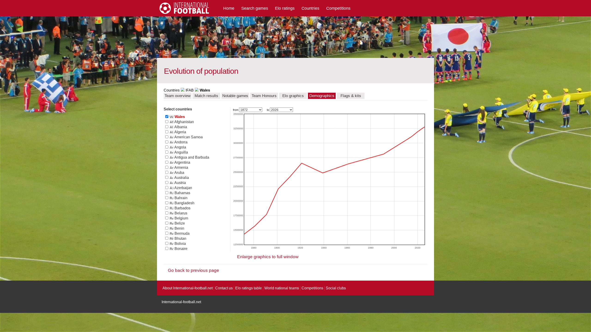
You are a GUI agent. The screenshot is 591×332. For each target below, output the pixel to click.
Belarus (180, 213)
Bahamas (182, 193)
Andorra (180, 142)
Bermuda (182, 233)
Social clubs (336, 288)
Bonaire (180, 249)
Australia (181, 178)
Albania (180, 127)
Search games (254, 8)
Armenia (181, 167)
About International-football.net (188, 288)
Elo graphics (293, 96)
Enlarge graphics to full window (268, 256)
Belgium (181, 218)
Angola (180, 147)
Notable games (235, 96)
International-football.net (181, 302)
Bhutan (180, 238)
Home (228, 8)
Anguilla (181, 152)
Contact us (224, 288)
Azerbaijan (183, 188)
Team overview (177, 96)
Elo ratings (285, 8)
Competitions (338, 8)
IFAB (190, 90)
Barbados (182, 208)
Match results (206, 96)
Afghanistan (184, 122)
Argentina (182, 162)
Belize (179, 223)
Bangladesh (184, 203)
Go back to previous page (193, 270)
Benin (179, 228)
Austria (180, 183)
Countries (310, 8)
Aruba (179, 173)
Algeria (180, 132)
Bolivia (180, 244)
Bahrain (180, 198)
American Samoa (188, 137)
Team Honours (264, 96)
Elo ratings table (248, 288)
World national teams (281, 288)
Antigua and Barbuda (191, 157)
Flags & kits (351, 96)
